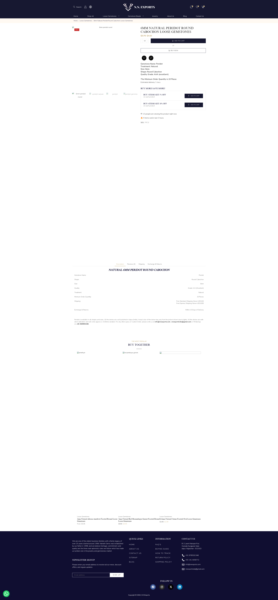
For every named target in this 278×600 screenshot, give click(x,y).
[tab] (120, 264)
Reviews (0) (131, 264)
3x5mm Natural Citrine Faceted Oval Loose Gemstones (180, 519)
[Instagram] (162, 587)
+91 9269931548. (83, 324)
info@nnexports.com (162, 322)
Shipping (142, 264)
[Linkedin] (179, 587)
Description (120, 264)
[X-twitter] (171, 587)
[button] (77, 7)
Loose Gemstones (86, 21)
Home (76, 21)
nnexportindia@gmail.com (181, 322)
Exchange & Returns (155, 264)
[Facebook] (153, 587)
